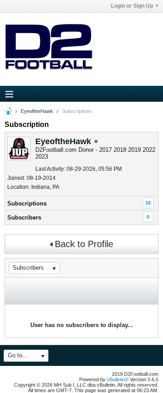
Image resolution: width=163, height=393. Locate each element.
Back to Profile (84, 244)
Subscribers (24, 217)
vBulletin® (118, 379)
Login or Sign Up (132, 6)
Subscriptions (27, 203)
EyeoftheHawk (37, 111)
